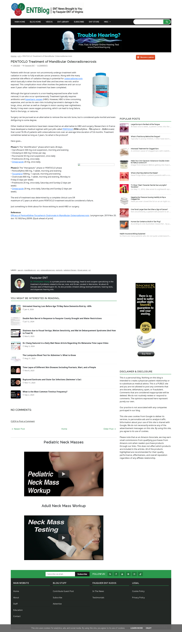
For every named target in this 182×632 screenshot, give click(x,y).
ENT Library (63, 22)
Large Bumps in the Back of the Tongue (145, 124)
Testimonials (98, 597)
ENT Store (94, 22)
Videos (49, 22)
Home (64, 428)
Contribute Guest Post (63, 591)
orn (38, 270)
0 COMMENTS (42, 65)
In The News (98, 591)
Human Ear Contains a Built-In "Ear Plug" (146, 221)
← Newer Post (18, 428)
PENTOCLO (68, 129)
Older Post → (110, 428)
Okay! (148, 628)
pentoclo (59, 270)
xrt (90, 270)
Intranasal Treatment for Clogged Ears (145, 149)
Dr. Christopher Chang (40, 281)
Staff (15, 603)
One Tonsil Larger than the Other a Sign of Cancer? (149, 209)
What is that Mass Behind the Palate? (144, 173)
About (16, 597)
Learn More (136, 628)
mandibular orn (30, 270)
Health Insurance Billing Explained (132, 234)
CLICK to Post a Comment (23, 421)
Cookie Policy (138, 591)
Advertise (57, 603)
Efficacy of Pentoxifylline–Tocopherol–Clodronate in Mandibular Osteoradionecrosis (50, 215)
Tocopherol (17, 173)
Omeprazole (18, 161)
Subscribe (79, 22)
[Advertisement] (64, 246)
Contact (17, 616)
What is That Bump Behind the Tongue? (145, 136)
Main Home (20, 22)
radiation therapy (70, 270)
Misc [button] (106, 22)
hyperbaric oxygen (34, 99)
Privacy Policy (138, 597)
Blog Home (35, 22)
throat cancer (83, 270)
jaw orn (21, 270)
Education (18, 610)
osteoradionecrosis (73, 78)
